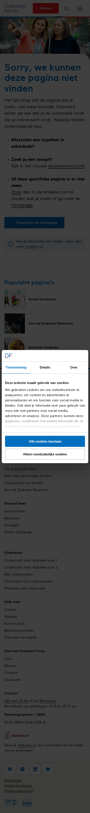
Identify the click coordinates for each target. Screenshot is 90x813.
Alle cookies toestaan (45, 441)
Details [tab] (45, 367)
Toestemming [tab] (16, 367)
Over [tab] (74, 367)
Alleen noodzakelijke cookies (45, 454)
